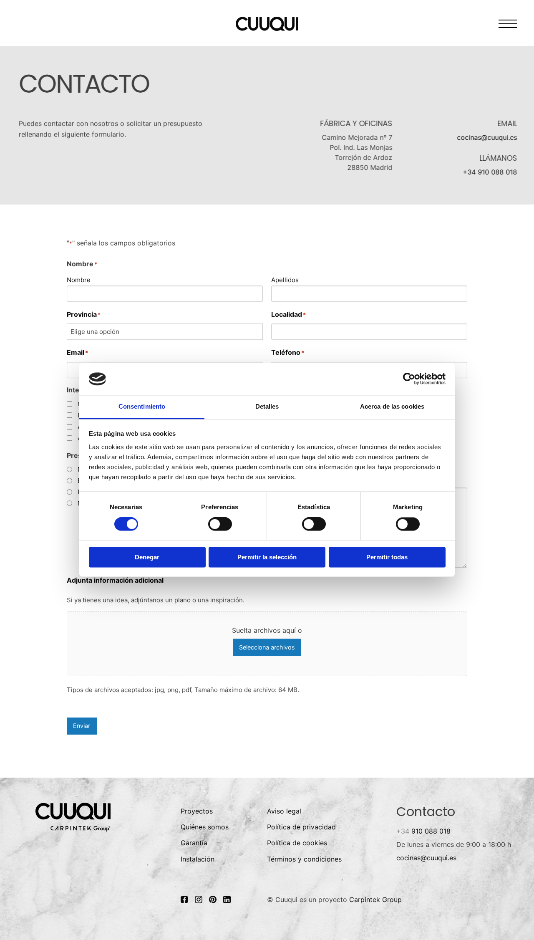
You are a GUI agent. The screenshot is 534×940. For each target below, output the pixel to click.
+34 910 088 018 (490, 172)
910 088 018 (423, 831)
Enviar (81, 725)
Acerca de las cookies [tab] (392, 406)
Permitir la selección (267, 557)
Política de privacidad (301, 827)
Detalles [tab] (267, 406)
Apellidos (285, 279)
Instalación (197, 859)
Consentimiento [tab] (141, 406)
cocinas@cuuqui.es (487, 137)
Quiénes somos (205, 827)
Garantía (194, 843)
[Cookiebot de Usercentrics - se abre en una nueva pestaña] (409, 379)
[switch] (220, 524)
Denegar (147, 557)
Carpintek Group (375, 899)
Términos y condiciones (304, 859)
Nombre (79, 279)
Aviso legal (284, 811)
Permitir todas (387, 557)
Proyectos (197, 811)
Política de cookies (297, 843)
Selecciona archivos (267, 646)
